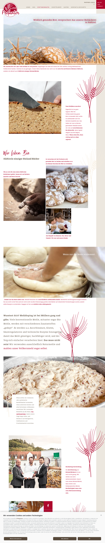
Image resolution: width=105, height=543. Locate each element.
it (94, 4)
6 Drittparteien (19, 518)
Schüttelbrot (56, 7)
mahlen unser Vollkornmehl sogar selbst (25, 348)
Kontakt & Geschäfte (78, 7)
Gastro (66, 7)
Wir (34, 7)
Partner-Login (89, 2)
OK (89, 538)
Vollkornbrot (7, 68)
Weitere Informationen (15, 538)
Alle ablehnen (64, 538)
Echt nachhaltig (43, 7)
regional (68, 139)
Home (28, 7)
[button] (101, 515)
